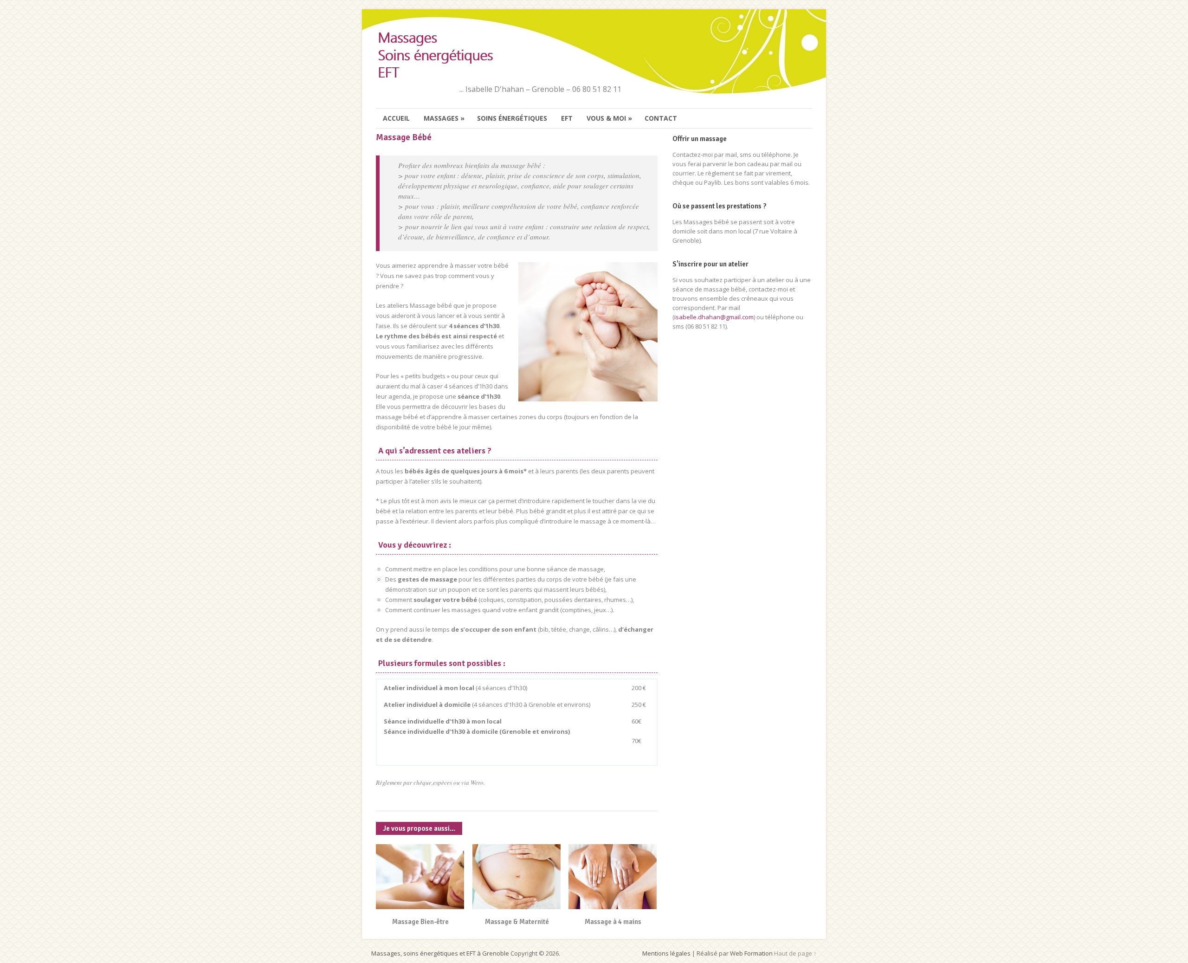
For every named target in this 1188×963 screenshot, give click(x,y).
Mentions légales (666, 953)
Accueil (396, 118)
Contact (661, 118)
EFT (567, 118)
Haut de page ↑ (795, 953)
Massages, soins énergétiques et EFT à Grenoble (440, 953)
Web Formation (751, 953)
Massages (444, 118)
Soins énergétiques (512, 118)
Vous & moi (609, 118)
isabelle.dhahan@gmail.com (714, 317)
